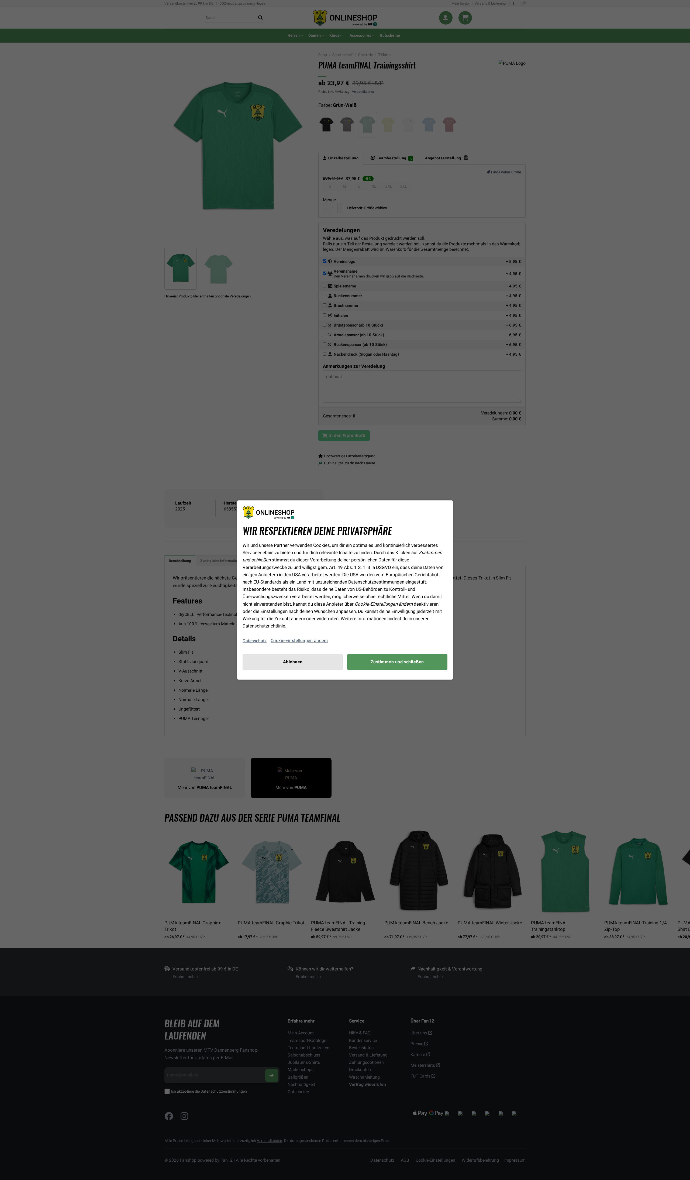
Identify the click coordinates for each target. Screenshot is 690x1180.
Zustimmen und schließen (397, 662)
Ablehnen (293, 662)
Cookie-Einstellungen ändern (299, 640)
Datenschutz (255, 640)
